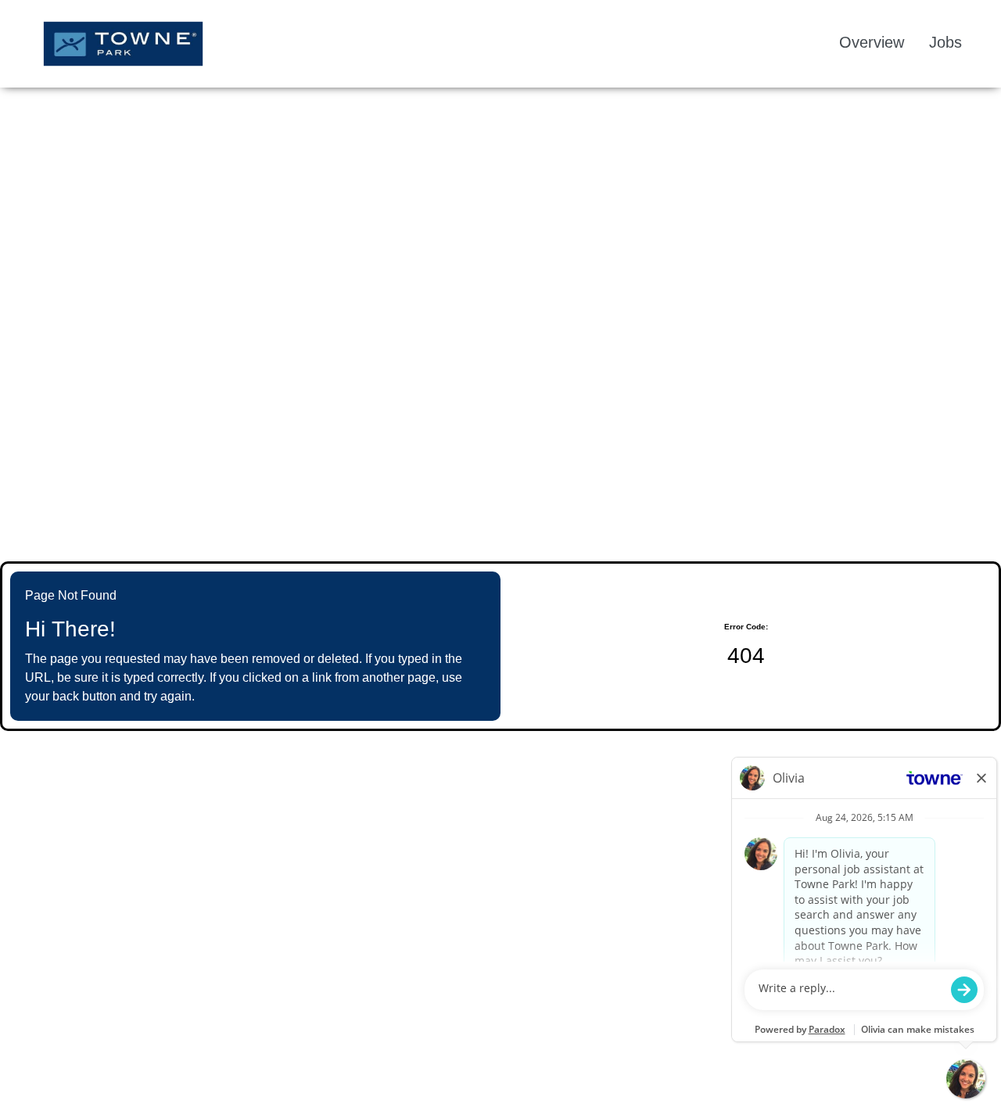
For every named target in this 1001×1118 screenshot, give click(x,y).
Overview (871, 42)
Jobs (945, 42)
